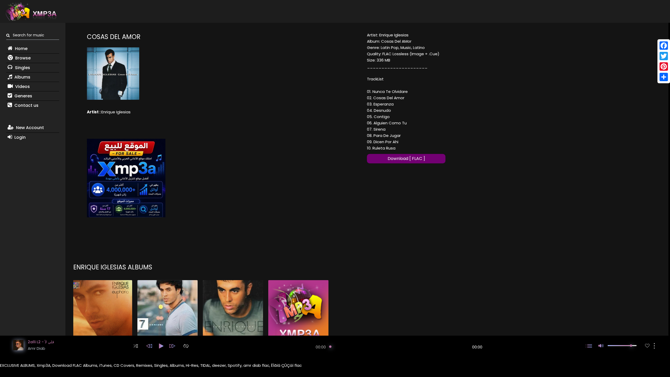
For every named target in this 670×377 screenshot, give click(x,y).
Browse (22, 58)
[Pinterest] (663, 66)
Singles (22, 68)
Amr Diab (36, 348)
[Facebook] (663, 45)
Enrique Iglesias (116, 112)
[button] (136, 346)
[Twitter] (663, 56)
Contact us (25, 105)
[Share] (663, 77)
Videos (22, 87)
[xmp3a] (30, 11)
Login (19, 137)
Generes (22, 96)
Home (20, 49)
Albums (21, 77)
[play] (647, 346)
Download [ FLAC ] (406, 159)
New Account (29, 128)
